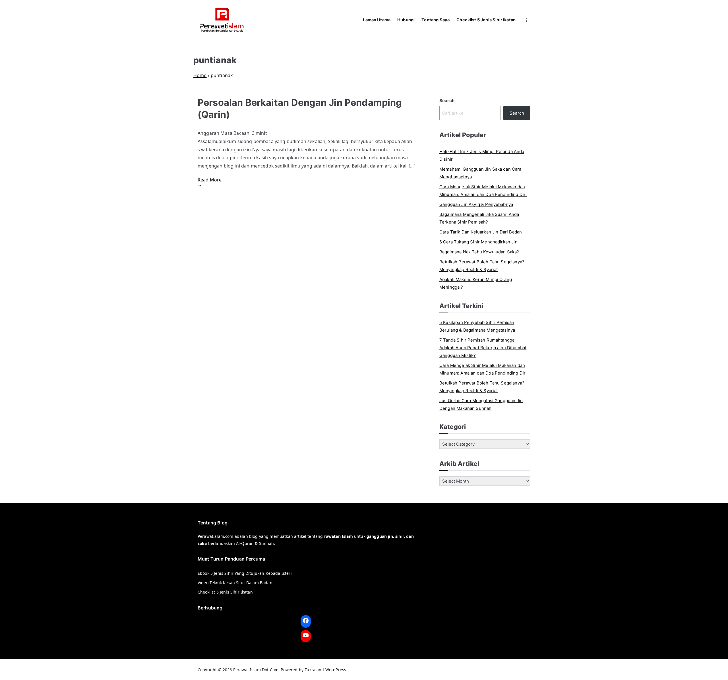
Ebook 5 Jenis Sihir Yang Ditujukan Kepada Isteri (245, 573)
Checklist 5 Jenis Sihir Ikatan (486, 19)
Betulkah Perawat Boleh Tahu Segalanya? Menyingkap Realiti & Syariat (481, 265)
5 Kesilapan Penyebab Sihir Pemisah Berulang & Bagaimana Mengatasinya (477, 326)
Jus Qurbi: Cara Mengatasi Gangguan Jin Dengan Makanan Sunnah (481, 404)
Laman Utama (376, 19)
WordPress (335, 669)
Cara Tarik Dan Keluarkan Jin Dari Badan (480, 232)
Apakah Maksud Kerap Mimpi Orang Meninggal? (475, 283)
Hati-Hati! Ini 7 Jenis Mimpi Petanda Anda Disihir (481, 155)
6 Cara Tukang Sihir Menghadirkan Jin (478, 242)
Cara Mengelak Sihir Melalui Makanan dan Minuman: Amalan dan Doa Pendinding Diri (483, 190)
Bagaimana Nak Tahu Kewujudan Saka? (479, 252)
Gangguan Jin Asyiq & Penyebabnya (476, 204)
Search (446, 100)
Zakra (310, 669)
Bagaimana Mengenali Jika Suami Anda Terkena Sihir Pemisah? (479, 218)
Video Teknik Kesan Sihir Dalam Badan (235, 582)
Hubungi (406, 19)
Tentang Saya (435, 19)
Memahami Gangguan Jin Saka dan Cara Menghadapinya (480, 172)
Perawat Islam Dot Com (255, 669)
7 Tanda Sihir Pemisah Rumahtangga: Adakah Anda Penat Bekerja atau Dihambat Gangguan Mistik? (482, 347)
